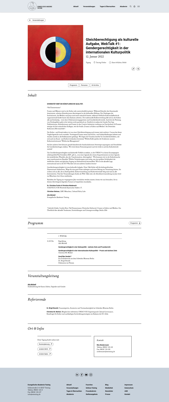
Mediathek (109, 388)
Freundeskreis (91, 391)
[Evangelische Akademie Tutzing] (40, 10)
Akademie (123, 6)
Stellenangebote (92, 394)
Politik (124, 62)
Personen (84, 85)
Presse (107, 394)
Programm (73, 85)
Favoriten (89, 385)
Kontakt (127, 394)
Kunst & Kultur (117, 62)
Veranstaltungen (89, 6)
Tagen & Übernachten (107, 6)
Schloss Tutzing (91, 388)
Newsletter (109, 391)
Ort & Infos (95, 85)
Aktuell (75, 6)
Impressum (129, 385)
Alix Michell (32, 284)
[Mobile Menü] (138, 6)
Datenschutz (129, 388)
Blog (106, 385)
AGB (126, 391)
